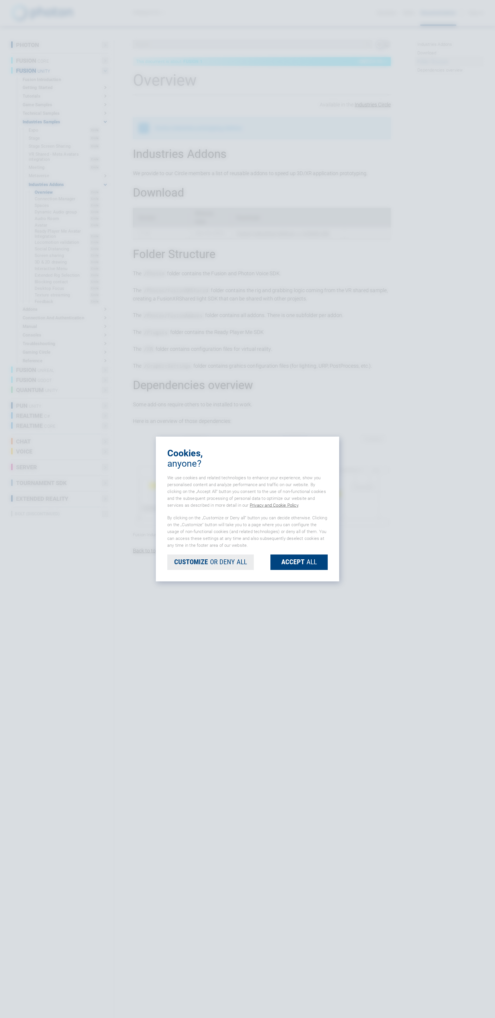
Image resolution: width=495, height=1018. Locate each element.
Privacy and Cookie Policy (274, 505)
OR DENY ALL (210, 562)
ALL (299, 562)
